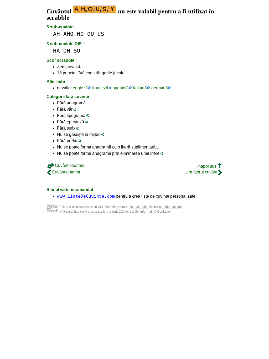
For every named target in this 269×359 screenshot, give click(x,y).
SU (77, 50)
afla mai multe (138, 207)
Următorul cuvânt (201, 172)
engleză (80, 88)
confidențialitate (170, 207)
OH (66, 50)
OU (90, 33)
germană (159, 88)
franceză (100, 88)
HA (56, 50)
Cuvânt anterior (65, 172)
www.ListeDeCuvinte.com (86, 196)
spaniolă (121, 88)
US (100, 33)
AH (56, 33)
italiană (140, 88)
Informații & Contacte (155, 211)
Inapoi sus (207, 166)
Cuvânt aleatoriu (70, 165)
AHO (68, 33)
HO (80, 33)
